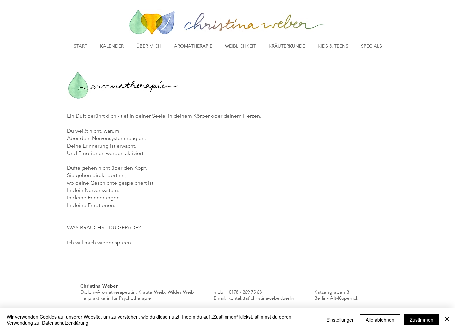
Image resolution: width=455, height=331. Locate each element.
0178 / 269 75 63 (245, 292)
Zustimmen (421, 319)
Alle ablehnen (380, 319)
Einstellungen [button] (340, 319)
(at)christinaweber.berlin (269, 298)
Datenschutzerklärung (65, 322)
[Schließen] (447, 320)
